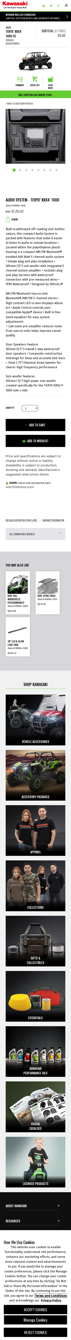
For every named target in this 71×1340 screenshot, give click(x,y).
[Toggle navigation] (66, 5)
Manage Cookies (35, 1320)
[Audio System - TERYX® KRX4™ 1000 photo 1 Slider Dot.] (14, 170)
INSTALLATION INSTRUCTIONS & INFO (21, 520)
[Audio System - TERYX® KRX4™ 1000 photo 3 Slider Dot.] (26, 170)
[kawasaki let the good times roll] (21, 5)
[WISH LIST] (45, 6)
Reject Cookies (35, 1332)
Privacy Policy (51, 1300)
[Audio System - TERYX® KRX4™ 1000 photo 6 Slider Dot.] (44, 170)
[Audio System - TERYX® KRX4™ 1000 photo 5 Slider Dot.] (38, 170)
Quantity (10, 407)
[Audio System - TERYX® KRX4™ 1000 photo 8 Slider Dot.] (57, 170)
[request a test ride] (52, 6)
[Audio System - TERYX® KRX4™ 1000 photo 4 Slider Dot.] (32, 170)
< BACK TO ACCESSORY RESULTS (19, 103)
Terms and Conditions (51, 1296)
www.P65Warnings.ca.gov (20, 486)
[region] (35, 1285)
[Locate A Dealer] (59, 6)
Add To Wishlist (37, 441)
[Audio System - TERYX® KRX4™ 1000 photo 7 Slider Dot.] (50, 170)
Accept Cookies (35, 1309)
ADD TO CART (36, 425)
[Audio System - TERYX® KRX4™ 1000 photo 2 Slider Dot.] (20, 170)
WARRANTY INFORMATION (53, 520)
